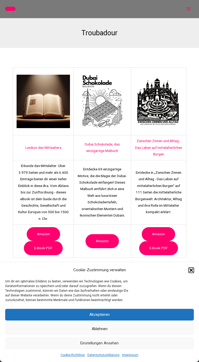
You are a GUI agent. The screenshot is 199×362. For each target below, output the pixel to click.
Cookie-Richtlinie (73, 355)
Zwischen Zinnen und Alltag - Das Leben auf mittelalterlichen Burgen (158, 147)
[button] (191, 270)
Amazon (43, 234)
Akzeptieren (99, 314)
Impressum (130, 355)
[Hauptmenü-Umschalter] (188, 9)
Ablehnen (100, 328)
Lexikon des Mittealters (43, 147)
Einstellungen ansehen (99, 343)
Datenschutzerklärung (103, 355)
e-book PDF (43, 248)
